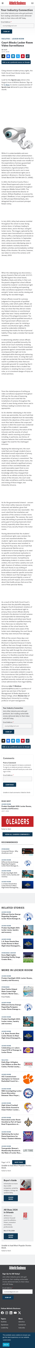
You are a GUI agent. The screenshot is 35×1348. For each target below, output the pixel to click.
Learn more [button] (7, 1340)
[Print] (3, 56)
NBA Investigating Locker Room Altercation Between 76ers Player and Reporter (11, 1093)
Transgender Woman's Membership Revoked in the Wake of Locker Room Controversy (11, 1150)
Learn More (10, 1198)
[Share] (8, 56)
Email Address (6, 22)
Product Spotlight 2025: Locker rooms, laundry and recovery (10, 875)
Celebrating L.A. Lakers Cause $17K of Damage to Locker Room (11, 1050)
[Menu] (2, 3)
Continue (10, 785)
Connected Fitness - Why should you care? (9, 852)
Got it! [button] (6, 1344)
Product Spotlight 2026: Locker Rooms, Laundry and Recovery (16, 807)
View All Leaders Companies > (17, 834)
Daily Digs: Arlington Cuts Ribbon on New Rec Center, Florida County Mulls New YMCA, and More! (11, 1064)
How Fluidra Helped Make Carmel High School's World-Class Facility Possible (9, 991)
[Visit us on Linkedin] (11, 1312)
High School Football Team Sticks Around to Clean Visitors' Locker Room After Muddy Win (10, 1107)
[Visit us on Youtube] (15, 1312)
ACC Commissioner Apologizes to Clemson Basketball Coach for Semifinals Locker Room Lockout (10, 1079)
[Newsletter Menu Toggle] (32, 3)
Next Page (19, 1162)
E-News (7, 85)
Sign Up (6, 31)
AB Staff (4, 50)
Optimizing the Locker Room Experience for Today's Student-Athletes (11, 1136)
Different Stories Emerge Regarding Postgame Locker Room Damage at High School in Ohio (9, 864)
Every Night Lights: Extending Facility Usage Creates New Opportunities (10, 957)
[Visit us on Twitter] (19, 1312)
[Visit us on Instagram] (6, 1312)
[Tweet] (18, 56)
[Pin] (23, 56)
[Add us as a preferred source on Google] (27, 56)
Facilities (5, 39)
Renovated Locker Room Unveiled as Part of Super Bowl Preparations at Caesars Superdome (11, 1122)
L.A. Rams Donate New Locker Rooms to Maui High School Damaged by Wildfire (9, 885)
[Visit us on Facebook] (2, 1312)
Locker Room (18, 39)
